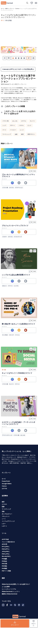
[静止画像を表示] (33, 58)
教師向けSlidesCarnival (9, 594)
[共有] (4, 58)
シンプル (16, 286)
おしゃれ (14, 121)
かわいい (4, 286)
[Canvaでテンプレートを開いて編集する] (12, 182)
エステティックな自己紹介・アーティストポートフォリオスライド (18, 423)
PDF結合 (4, 561)
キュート (32, 121)
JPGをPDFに (6, 551)
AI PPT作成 (5, 539)
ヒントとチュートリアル (9, 589)
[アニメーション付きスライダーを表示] (29, 58)
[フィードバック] (9, 58)
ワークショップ (6, 134)
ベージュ (17, 335)
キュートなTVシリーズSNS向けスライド (17, 373)
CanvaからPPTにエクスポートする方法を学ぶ (18, 69)
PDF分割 (4, 564)
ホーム (2, 8)
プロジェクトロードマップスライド (15, 225)
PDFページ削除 (6, 571)
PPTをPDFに (6, 547)
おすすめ (4, 488)
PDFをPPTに (6, 549)
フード (4, 130)
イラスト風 (5, 121)
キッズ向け (5, 335)
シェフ (4, 125)
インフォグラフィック (8, 521)
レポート (4, 526)
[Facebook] (7, 605)
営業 (3, 511)
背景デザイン (31, 134)
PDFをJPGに (6, 554)
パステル (21, 125)
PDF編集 (4, 559)
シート (4, 519)
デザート (12, 125)
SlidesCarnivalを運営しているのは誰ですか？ (16, 584)
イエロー (4, 236)
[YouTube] (11, 605)
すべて (4, 479)
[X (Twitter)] (15, 605)
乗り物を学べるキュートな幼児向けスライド (18, 324)
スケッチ (11, 335)
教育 (22, 134)
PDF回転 (4, 566)
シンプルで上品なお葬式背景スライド (16, 275)
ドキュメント (6, 516)
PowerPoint (6, 481)
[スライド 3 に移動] (28, 50)
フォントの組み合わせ (8, 542)
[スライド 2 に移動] (17, 50)
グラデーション (19, 187)
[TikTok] (23, 605)
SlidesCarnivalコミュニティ (11, 591)
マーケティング (6, 509)
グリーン (10, 286)
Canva (17, 8)
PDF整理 (4, 568)
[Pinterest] (19, 605)
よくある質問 (6, 587)
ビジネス (4, 504)
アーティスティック (7, 435)
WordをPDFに (6, 556)
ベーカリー (13, 130)
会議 (16, 134)
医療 (3, 507)
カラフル (23, 121)
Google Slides (6, 484)
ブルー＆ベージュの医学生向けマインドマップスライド (18, 175)
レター (4, 524)
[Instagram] (3, 605)
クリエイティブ (18, 236)
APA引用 (4, 544)
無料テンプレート (9, 8)
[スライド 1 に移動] (6, 50)
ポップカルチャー (7, 514)
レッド (22, 130)
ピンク (29, 125)
